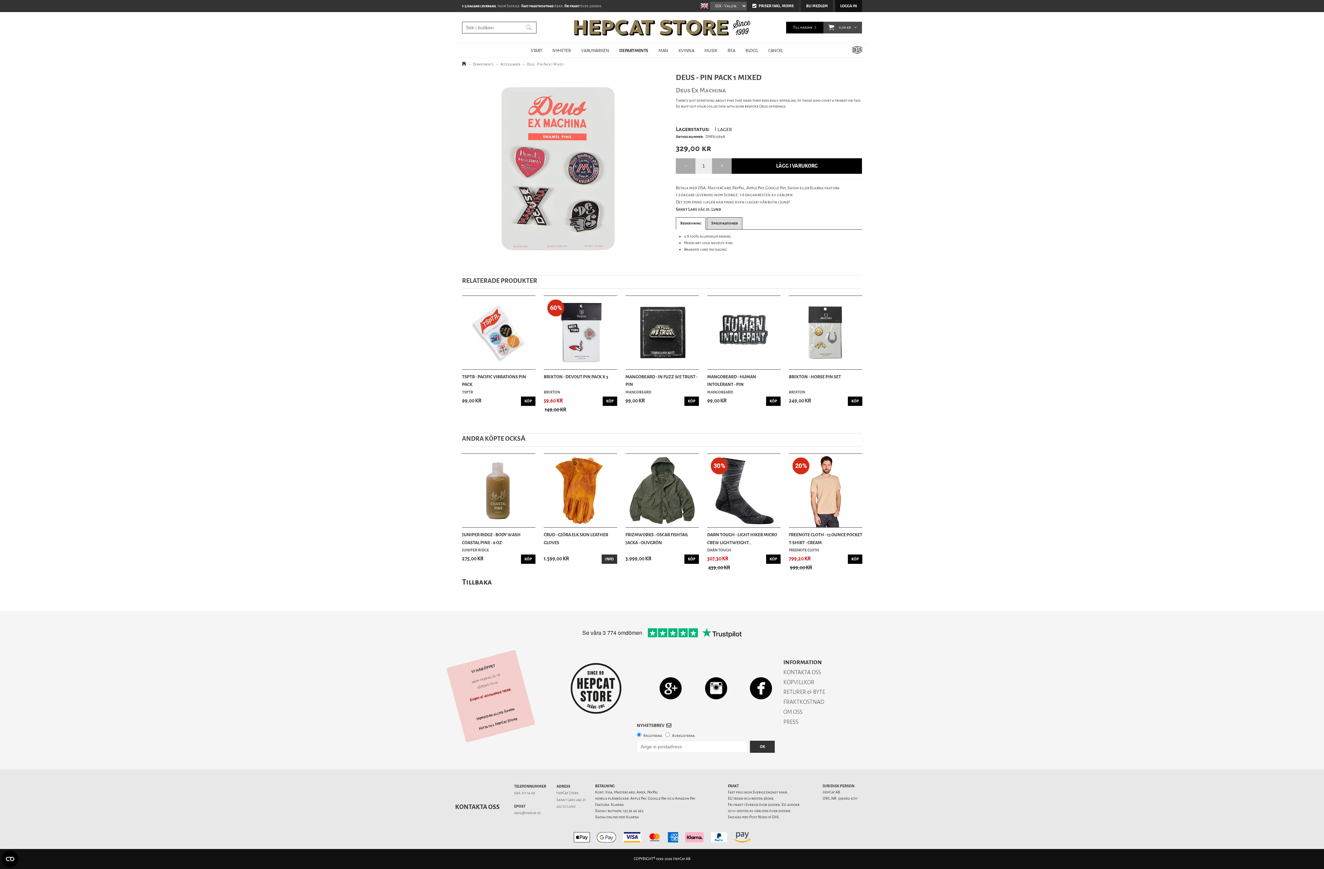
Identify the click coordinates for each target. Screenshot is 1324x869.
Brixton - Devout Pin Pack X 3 (576, 377)
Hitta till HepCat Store (498, 723)
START (536, 50)
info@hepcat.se (527, 813)
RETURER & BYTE (804, 692)
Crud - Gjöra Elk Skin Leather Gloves (576, 538)
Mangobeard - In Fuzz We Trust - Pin (661, 380)
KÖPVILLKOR (798, 682)
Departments (483, 64)
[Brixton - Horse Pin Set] (825, 332)
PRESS (790, 722)
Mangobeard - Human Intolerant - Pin (731, 380)
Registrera (652, 735)
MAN (663, 50)
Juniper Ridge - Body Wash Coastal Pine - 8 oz (491, 538)
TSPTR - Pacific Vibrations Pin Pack (494, 380)
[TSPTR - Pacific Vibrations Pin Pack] (498, 332)
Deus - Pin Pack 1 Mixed (545, 64)
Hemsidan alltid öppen (495, 714)
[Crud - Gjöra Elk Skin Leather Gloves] (580, 490)
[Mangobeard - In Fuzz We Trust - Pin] (662, 332)
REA (731, 50)
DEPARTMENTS (633, 50)
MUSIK (710, 50)
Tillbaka (477, 582)
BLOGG (751, 50)
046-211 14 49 (524, 793)
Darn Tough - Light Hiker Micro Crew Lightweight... (742, 538)
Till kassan (802, 27)
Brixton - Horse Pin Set (815, 377)
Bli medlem (817, 6)
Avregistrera (683, 735)
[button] (831, 27)
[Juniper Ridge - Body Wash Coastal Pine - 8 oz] (498, 490)
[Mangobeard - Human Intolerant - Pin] (744, 332)
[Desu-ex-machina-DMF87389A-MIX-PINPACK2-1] (558, 169)
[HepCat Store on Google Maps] (671, 688)
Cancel (775, 50)
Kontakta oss (477, 807)
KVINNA (686, 50)
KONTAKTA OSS (802, 672)
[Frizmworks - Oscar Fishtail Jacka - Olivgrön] (662, 490)
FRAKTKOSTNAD (803, 702)
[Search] (528, 27)
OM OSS (792, 712)
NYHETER (561, 50)
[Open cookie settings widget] (10, 859)
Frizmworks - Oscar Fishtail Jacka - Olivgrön (656, 538)
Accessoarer (510, 64)
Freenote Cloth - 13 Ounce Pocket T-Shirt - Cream (825, 538)
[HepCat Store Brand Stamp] (596, 688)
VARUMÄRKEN (595, 50)
